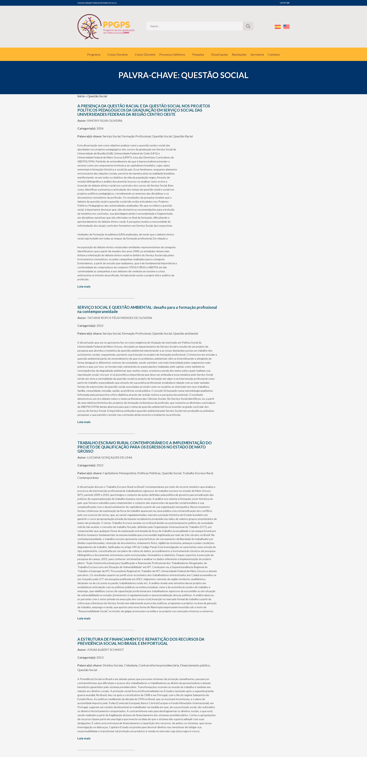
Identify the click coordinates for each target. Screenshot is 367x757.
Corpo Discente (145, 54)
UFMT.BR (285, 2)
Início (81, 96)
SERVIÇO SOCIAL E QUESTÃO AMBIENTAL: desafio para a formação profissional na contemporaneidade (147, 309)
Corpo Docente (117, 54)
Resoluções (239, 54)
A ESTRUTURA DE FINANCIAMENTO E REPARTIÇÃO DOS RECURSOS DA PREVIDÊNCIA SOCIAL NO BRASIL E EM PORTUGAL (140, 641)
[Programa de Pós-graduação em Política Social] (106, 26)
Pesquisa (198, 54)
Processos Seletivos (172, 54)
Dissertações (219, 54)
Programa (93, 54)
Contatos (274, 54)
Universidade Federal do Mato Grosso (97, 2)
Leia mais (84, 286)
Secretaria (257, 54)
